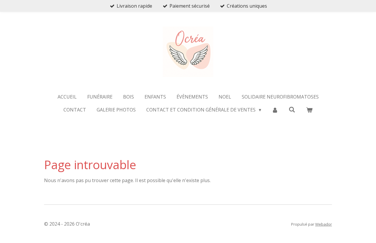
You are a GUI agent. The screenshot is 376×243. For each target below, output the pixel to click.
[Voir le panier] (309, 110)
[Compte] (275, 110)
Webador (323, 224)
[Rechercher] (292, 109)
